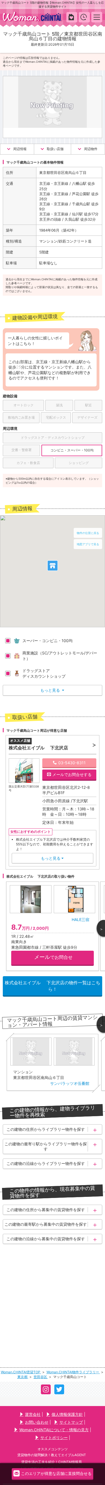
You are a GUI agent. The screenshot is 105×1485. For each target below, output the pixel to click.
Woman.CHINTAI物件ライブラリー (73, 1372)
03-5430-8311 (72, 762)
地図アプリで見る (88, 544)
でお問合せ (53, 957)
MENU (96, 16)
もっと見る (52, 690)
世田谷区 (41, 1377)
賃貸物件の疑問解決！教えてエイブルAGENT (51, 1455)
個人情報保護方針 (67, 1414)
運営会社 (33, 1414)
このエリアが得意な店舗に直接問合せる (56, 1473)
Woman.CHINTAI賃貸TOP (21, 1372)
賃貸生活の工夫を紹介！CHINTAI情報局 (51, 1462)
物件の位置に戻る (88, 533)
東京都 (22, 1377)
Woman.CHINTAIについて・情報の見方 (54, 1429)
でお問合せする (72, 774)
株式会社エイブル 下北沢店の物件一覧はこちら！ (52, 986)
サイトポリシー (54, 1437)
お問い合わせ (36, 1422)
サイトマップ (71, 1422)
